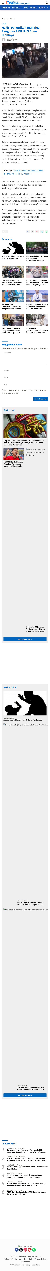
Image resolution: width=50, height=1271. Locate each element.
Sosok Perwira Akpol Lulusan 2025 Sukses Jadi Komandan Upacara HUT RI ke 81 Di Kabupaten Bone (26, 1159)
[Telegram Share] (42, 231)
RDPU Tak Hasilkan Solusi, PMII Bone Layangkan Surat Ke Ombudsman (27, 1193)
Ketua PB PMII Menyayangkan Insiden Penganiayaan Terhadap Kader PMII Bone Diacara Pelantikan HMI (12, 306)
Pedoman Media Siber (13, 1259)
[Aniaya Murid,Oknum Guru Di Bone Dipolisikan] (13, 248)
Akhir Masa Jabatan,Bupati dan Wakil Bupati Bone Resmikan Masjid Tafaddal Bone (37, 330)
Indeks (14, 1256)
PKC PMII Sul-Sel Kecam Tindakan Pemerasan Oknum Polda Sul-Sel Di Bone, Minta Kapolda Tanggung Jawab (13, 464)
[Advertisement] (25, 663)
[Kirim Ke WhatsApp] (46, 231)
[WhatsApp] (34, 1250)
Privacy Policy (40, 1259)
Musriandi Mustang (12, 39)
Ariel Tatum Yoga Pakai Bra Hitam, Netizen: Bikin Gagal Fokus (27, 1168)
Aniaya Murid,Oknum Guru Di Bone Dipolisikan (13, 257)
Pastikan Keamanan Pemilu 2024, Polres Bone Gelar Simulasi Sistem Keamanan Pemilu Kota (12, 282)
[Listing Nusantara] (17, 3)
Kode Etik (28, 1259)
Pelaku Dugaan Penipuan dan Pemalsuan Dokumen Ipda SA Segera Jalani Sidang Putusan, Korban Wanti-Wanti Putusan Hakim (37, 282)
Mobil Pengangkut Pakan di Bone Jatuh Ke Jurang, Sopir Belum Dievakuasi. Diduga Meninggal (24, 1176)
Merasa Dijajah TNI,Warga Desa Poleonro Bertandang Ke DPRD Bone (37, 258)
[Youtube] (30, 1250)
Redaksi (22, 1256)
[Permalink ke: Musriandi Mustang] (3, 39)
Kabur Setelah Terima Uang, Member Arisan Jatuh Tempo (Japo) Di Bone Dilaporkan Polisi (11, 330)
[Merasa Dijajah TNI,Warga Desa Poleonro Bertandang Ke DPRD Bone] (37, 248)
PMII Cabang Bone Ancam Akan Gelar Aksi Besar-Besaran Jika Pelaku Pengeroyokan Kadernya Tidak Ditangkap (37, 306)
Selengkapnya (24, 639)
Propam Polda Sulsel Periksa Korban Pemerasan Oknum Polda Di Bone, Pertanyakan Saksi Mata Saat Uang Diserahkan (23, 443)
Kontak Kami (33, 1256)
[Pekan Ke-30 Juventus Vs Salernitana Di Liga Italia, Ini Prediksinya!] (36, 536)
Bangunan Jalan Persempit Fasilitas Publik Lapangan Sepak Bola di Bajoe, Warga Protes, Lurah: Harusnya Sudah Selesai (26, 1151)
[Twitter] (21, 1250)
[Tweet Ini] (32, 231)
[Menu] (3, 3)
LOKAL (4, 23)
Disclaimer (25, 1262)
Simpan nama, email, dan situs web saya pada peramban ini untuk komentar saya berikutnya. (24, 391)
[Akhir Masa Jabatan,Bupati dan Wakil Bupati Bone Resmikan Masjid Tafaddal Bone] (37, 320)
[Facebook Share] (28, 231)
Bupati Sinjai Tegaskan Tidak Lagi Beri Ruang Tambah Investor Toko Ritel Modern (26, 1184)
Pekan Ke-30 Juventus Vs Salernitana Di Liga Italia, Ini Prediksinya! (35, 629)
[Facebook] (17, 1250)
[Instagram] (25, 1250)
